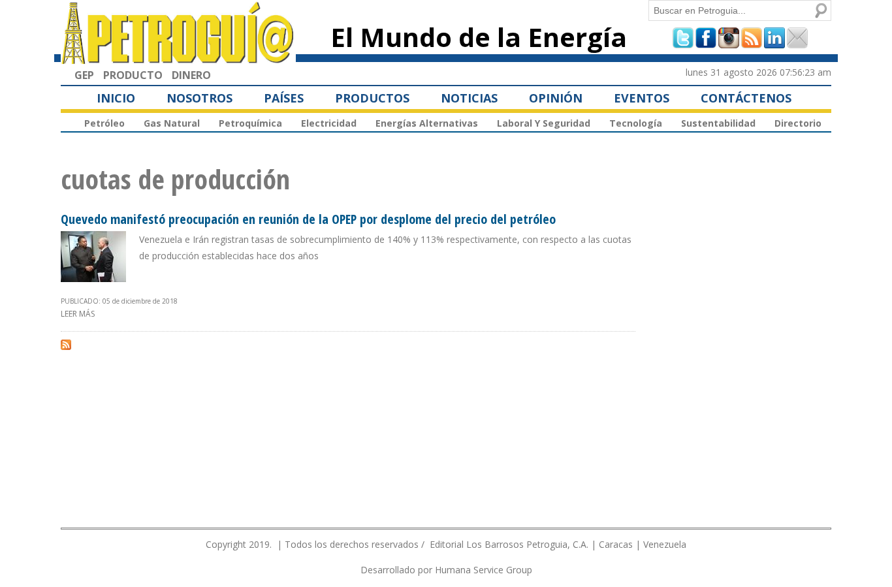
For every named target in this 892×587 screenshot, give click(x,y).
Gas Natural (172, 123)
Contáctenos (746, 98)
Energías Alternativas (426, 123)
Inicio (116, 98)
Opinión (555, 98)
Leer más (78, 313)
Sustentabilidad (718, 123)
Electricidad (329, 123)
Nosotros (199, 98)
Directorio (797, 123)
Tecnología (635, 123)
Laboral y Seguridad (543, 123)
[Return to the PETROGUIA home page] (178, 58)
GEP (84, 75)
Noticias (469, 98)
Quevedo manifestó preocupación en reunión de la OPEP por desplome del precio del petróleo (308, 219)
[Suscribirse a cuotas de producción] (66, 344)
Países (284, 98)
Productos (372, 98)
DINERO (191, 75)
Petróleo (104, 123)
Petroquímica (250, 123)
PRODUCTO (133, 75)
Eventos (641, 98)
